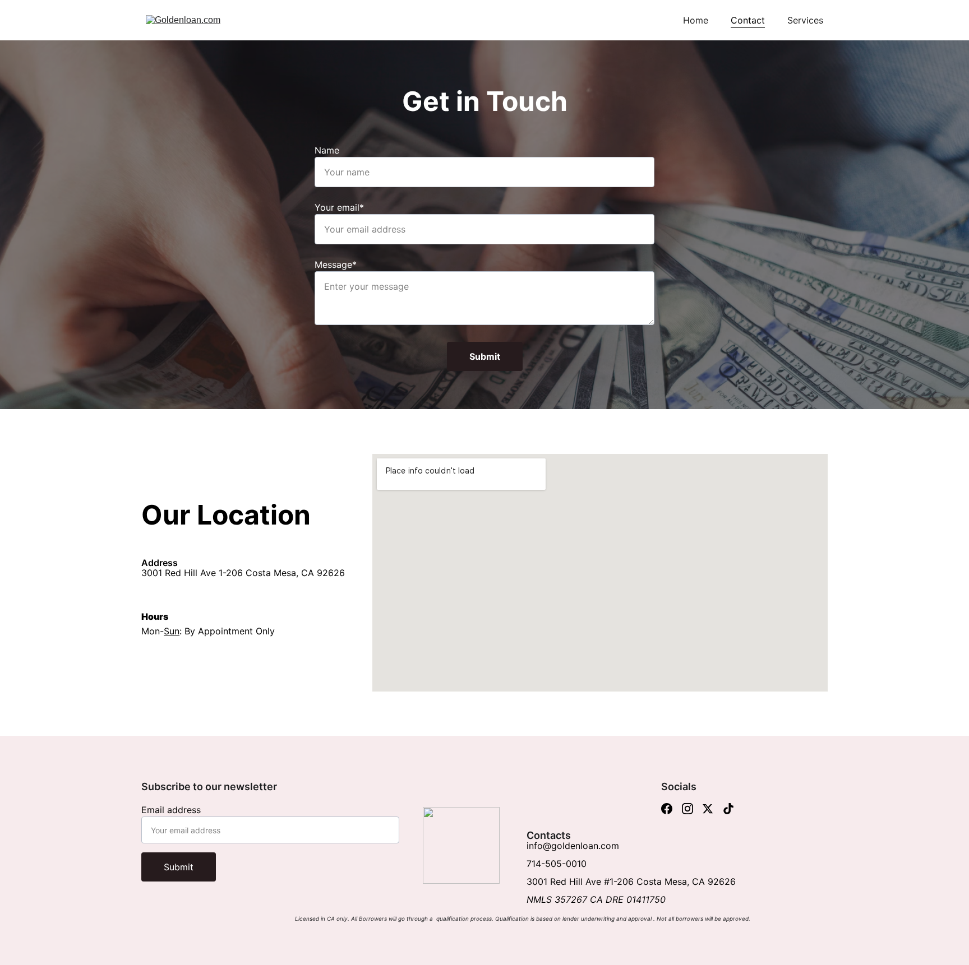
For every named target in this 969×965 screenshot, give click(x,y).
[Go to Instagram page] (687, 808)
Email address (171, 809)
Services (805, 20)
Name (327, 150)
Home (695, 20)
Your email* (339, 207)
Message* (336, 264)
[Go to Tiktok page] (728, 808)
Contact (748, 20)
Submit (484, 356)
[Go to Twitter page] (707, 808)
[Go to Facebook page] (666, 808)
